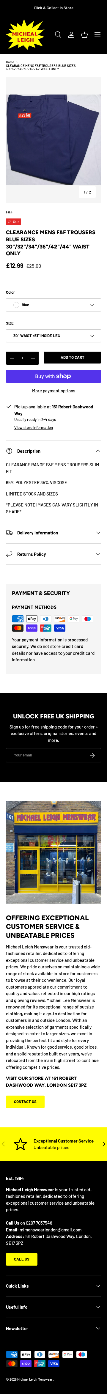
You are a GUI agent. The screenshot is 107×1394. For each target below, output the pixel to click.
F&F (9, 212)
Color (10, 292)
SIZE (10, 323)
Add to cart (72, 357)
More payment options (53, 390)
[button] (84, 34)
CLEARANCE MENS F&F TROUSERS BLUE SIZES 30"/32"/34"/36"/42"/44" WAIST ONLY (41, 67)
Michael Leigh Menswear (35, 1379)
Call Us (21, 1259)
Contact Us (25, 1101)
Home (10, 62)
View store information (33, 427)
